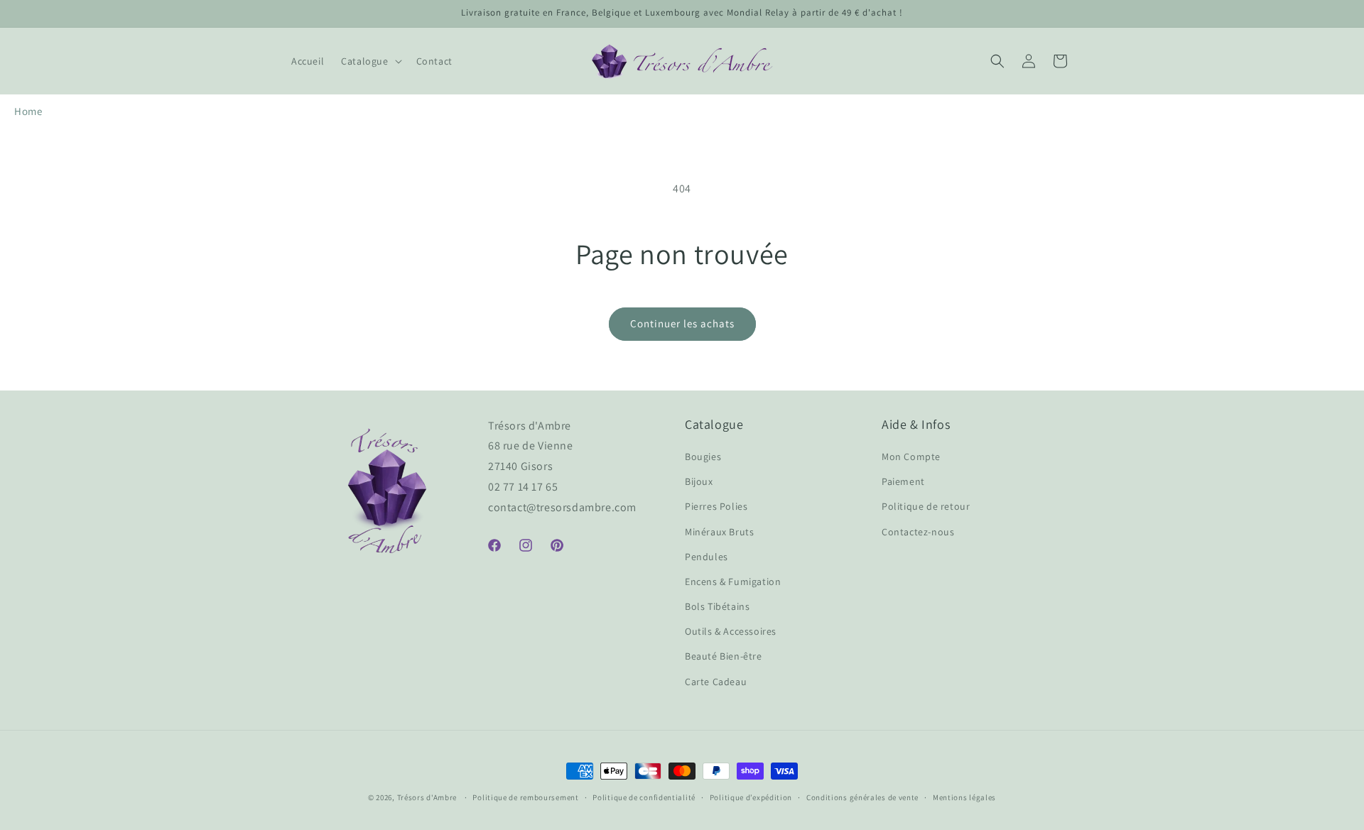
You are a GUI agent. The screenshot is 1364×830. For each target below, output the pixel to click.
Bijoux (699, 481)
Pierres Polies (716, 506)
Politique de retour (926, 506)
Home (28, 111)
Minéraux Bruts (719, 531)
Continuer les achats (682, 323)
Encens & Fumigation (733, 581)
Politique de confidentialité (643, 797)
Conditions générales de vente (862, 797)
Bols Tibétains (717, 606)
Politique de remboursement (525, 797)
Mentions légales (964, 797)
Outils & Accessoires (730, 631)
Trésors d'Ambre (427, 797)
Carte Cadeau (716, 681)
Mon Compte (911, 456)
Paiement (903, 481)
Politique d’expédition (751, 797)
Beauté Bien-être (723, 656)
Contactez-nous (918, 531)
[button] (369, 61)
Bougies (703, 456)
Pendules (706, 556)
